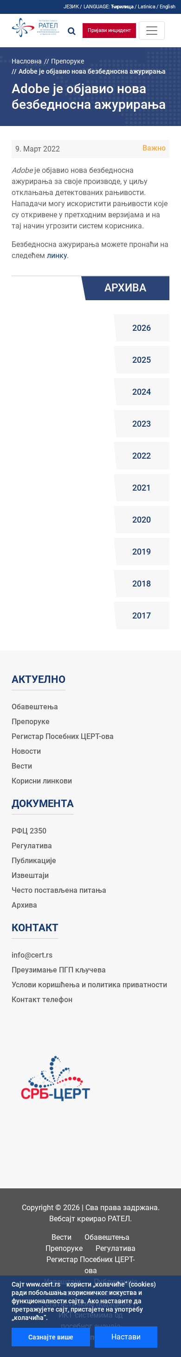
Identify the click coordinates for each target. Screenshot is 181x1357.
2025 (141, 360)
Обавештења (35, 706)
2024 (141, 392)
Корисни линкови (42, 780)
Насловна (27, 61)
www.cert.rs (43, 1284)
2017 (141, 615)
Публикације (34, 860)
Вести (22, 766)
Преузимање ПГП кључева (59, 970)
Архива (24, 905)
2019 (141, 551)
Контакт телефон (42, 999)
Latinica (146, 7)
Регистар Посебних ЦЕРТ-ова (63, 736)
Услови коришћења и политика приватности (89, 984)
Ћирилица (122, 7)
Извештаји (30, 875)
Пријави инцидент (109, 30)
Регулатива (32, 845)
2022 (141, 456)
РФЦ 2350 (29, 831)
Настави (126, 1336)
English (167, 7)
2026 (141, 328)
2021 (141, 487)
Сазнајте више (50, 1337)
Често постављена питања (59, 890)
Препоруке (67, 61)
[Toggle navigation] (152, 30)
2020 (141, 519)
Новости (26, 751)
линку (57, 255)
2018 (141, 583)
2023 (141, 424)
